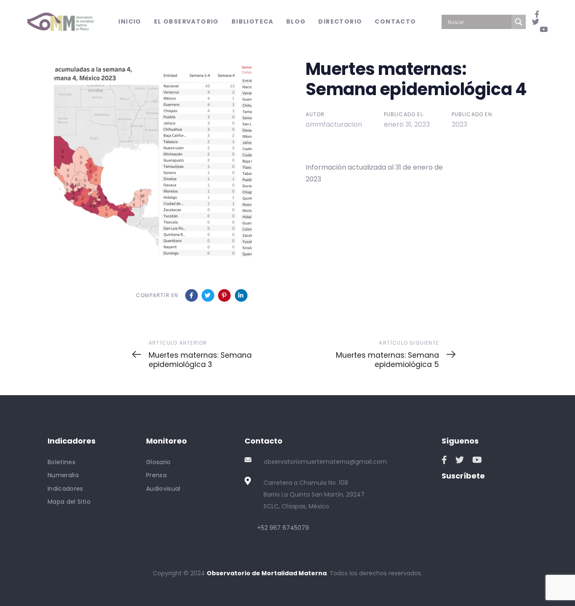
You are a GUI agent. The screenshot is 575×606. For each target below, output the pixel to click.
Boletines (61, 462)
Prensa (156, 475)
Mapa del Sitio (69, 501)
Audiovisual (163, 488)
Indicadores (65, 488)
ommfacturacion (334, 124)
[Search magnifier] (518, 22)
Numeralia (63, 475)
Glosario (158, 462)
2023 (459, 124)
